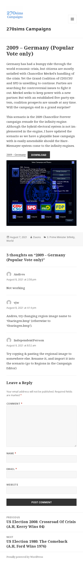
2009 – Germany (16, 154)
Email (11, 469)
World (9, 240)
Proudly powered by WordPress (24, 557)
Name (11, 453)
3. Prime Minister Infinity (61, 237)
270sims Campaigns (28, 29)
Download (38, 154)
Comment (14, 403)
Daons (37, 237)
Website (12, 484)
